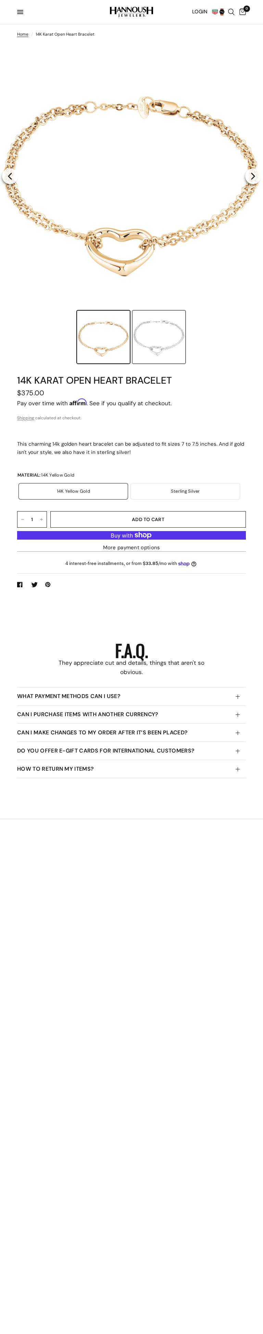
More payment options (131, 548)
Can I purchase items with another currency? (88, 714)
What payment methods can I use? (69, 696)
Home (22, 34)
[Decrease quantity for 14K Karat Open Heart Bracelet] (22, 519)
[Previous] (10, 176)
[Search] (231, 12)
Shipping (25, 418)
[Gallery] (131, 205)
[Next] (253, 176)
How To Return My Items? (55, 768)
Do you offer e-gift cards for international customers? (106, 750)
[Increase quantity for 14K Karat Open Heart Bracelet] (41, 519)
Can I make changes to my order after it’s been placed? (102, 732)
